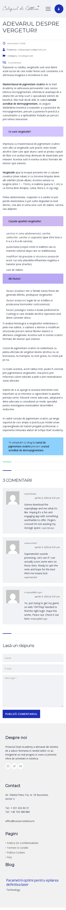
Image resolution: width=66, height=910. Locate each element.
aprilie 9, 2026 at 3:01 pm (47, 497)
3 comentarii (14, 62)
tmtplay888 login (33, 592)
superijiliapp (30, 493)
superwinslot (30, 543)
